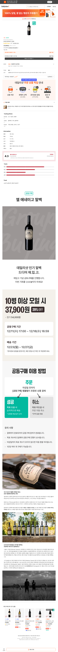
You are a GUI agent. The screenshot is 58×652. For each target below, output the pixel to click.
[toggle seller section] (53, 64)
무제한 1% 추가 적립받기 (28, 58)
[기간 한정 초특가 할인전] (29, 13)
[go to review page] (54, 102)
